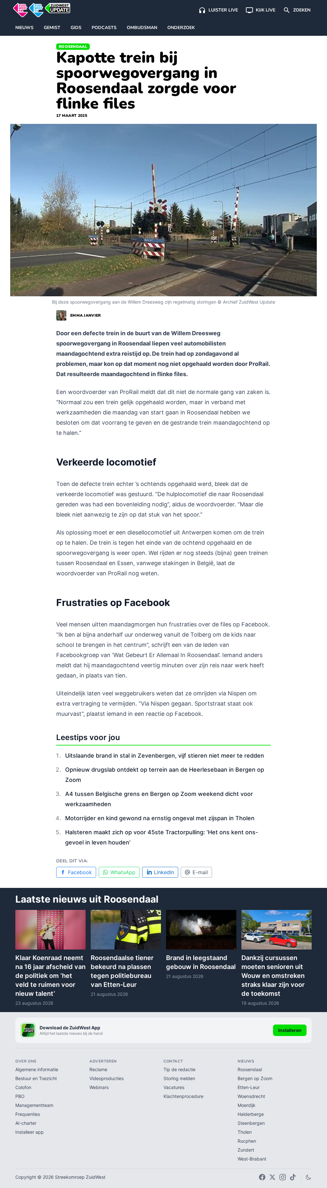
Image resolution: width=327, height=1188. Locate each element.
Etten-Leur (249, 1087)
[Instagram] (282, 1177)
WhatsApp (122, 872)
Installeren (289, 1030)
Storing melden (179, 1078)
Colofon (23, 1087)
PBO (20, 1096)
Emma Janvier (85, 315)
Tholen (245, 1132)
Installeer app (29, 1132)
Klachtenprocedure (183, 1096)
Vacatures (174, 1087)
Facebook (80, 872)
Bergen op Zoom (255, 1078)
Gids (76, 28)
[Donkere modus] (308, 1177)
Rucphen (247, 1141)
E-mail (200, 872)
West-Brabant (252, 1159)
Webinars (99, 1087)
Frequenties (27, 1114)
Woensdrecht (251, 1096)
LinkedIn (164, 872)
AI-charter (25, 1123)
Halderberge (251, 1114)
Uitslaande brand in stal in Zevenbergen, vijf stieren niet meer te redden (164, 755)
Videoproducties (106, 1078)
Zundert (246, 1150)
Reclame (98, 1069)
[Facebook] (262, 1177)
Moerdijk (246, 1105)
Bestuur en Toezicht (36, 1078)
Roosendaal (73, 46)
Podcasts (104, 28)
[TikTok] (293, 1177)
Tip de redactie (179, 1069)
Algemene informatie (36, 1069)
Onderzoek (181, 28)
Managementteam (34, 1105)
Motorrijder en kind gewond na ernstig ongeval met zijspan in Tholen (160, 818)
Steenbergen (251, 1123)
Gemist (52, 28)
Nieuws (24, 28)
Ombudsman (142, 28)
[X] (272, 1177)
